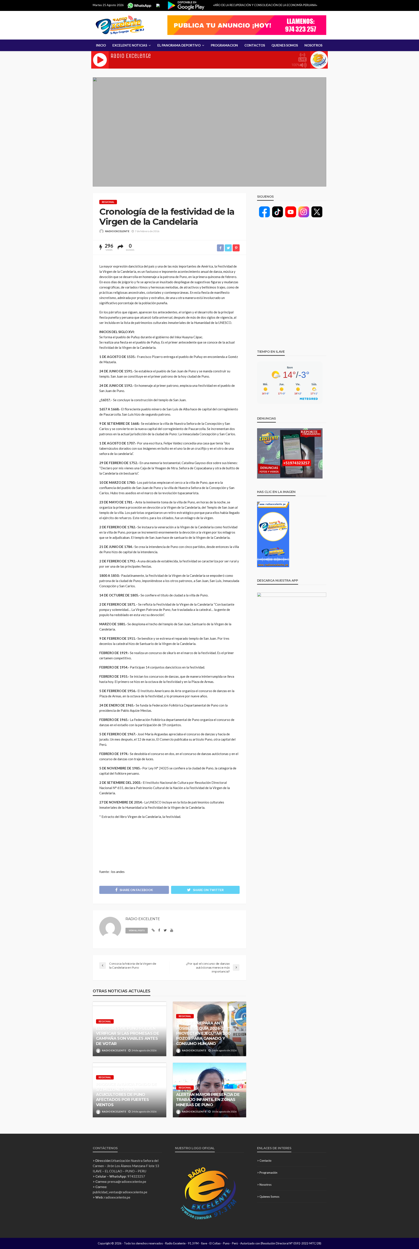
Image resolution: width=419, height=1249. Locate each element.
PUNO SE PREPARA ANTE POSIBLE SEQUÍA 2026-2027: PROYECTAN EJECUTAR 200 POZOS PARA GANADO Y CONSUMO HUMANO (204, 1033)
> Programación (267, 1172)
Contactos (254, 45)
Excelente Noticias (129, 45)
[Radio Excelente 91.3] (120, 25)
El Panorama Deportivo (179, 45)
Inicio (101, 45)
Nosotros (313, 45)
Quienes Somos (284, 45)
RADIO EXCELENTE (117, 231)
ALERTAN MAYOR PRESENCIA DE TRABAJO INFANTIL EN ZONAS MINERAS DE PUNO (208, 1099)
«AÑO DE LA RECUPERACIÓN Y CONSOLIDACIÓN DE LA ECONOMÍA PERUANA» (265, 5)
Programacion (224, 45)
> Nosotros (264, 1184)
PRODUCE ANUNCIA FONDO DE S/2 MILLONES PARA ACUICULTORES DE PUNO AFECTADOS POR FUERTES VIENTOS (126, 1094)
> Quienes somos (268, 1196)
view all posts (136, 930)
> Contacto (264, 1160)
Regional (108, 201)
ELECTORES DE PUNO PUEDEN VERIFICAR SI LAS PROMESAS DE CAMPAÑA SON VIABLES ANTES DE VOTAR (127, 1036)
